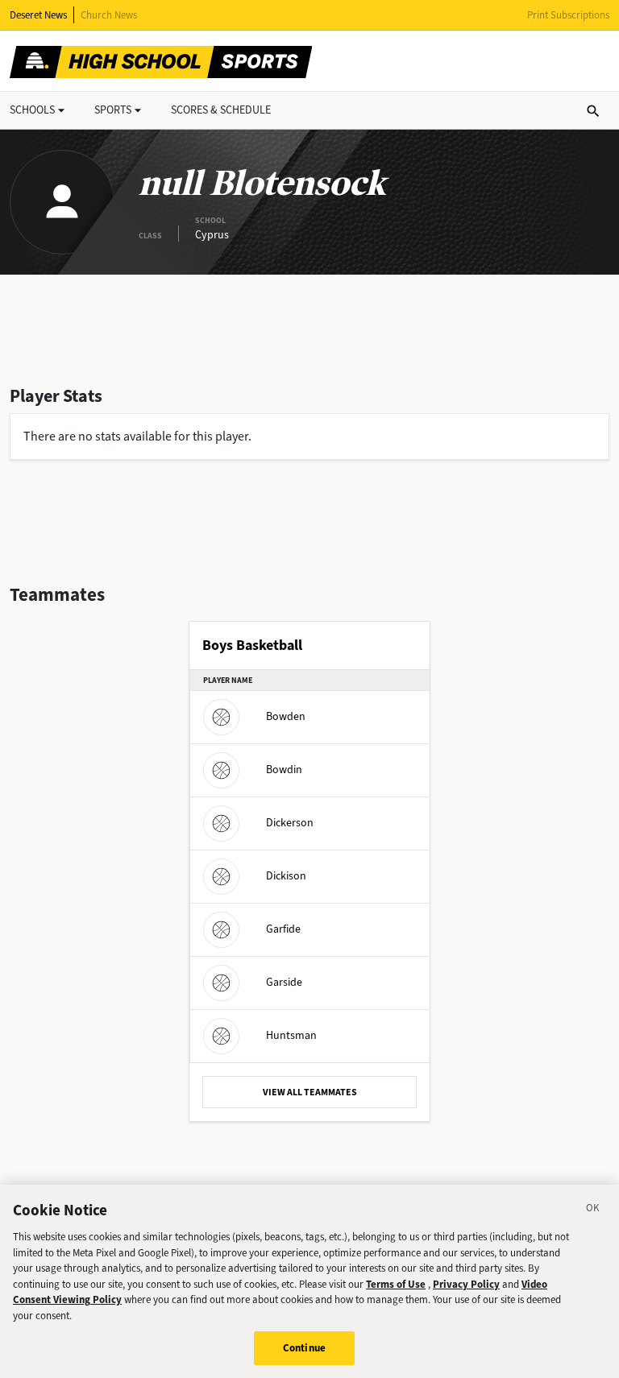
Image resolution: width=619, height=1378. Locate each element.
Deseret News (38, 15)
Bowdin (284, 769)
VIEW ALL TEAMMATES (310, 1092)
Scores (221, 110)
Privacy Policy (466, 1284)
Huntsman (291, 1035)
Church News (109, 15)
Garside (284, 982)
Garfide (283, 929)
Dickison (286, 875)
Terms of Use (396, 1284)
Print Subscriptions (568, 15)
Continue (304, 1348)
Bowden (285, 716)
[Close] (593, 1210)
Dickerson (290, 822)
